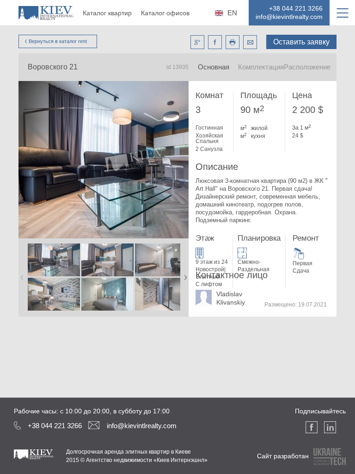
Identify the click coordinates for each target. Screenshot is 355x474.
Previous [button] (20, 274)
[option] (53, 277)
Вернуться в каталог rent (58, 41)
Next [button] (183, 274)
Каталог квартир (107, 13)
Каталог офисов (165, 13)
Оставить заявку (301, 42)
